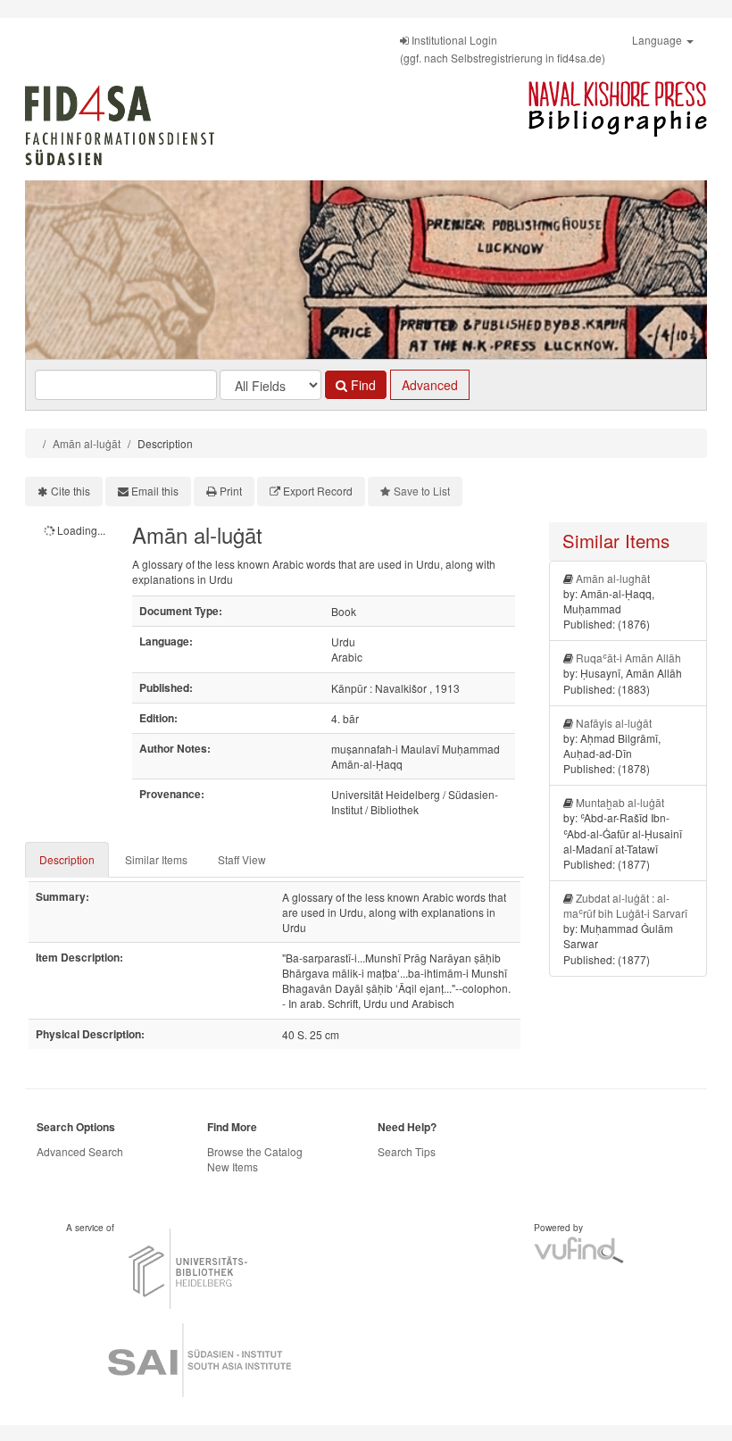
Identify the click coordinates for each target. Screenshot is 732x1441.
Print (231, 490)
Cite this (70, 490)
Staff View (242, 859)
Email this (155, 490)
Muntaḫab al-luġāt (620, 802)
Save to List (422, 490)
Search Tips (407, 1151)
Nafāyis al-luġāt (614, 722)
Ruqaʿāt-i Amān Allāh (628, 657)
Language (658, 39)
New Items (232, 1166)
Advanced (430, 385)
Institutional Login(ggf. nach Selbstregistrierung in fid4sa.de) (502, 48)
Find (361, 385)
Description (67, 859)
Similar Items (156, 859)
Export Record (318, 490)
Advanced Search (80, 1151)
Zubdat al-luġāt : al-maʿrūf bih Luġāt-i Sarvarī (625, 905)
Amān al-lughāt (613, 578)
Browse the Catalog (255, 1151)
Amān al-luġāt (87, 443)
